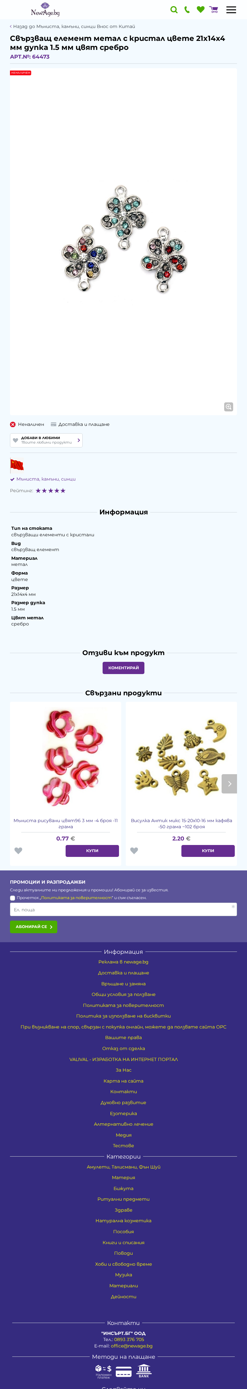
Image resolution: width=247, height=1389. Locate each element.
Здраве (124, 1210)
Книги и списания (123, 1242)
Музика (123, 1275)
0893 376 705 (129, 1339)
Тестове (123, 1146)
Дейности (123, 1297)
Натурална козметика (123, 1221)
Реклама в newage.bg (123, 962)
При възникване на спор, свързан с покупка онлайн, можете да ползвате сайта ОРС (123, 1027)
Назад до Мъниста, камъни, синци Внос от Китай (74, 26)
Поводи (123, 1253)
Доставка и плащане (123, 973)
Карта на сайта (123, 1081)
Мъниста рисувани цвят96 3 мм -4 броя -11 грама (66, 824)
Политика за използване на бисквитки (123, 1016)
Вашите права (123, 1037)
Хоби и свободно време (123, 1264)
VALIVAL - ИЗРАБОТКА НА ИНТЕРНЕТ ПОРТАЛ (123, 1059)
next (229, 783)
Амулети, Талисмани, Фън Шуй (123, 1167)
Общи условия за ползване (124, 994)
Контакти (123, 1091)
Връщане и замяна (123, 984)
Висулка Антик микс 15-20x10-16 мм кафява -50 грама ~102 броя (181, 824)
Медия (124, 1135)
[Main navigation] (231, 10)
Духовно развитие (123, 1102)
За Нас (124, 1070)
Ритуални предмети (123, 1199)
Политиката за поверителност (76, 897)
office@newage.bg (132, 1346)
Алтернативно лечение (123, 1124)
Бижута (123, 1188)
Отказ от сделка (123, 1048)
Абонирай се (31, 926)
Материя (123, 1177)
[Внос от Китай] (17, 465)
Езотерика (123, 1113)
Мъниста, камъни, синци (46, 479)
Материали (123, 1286)
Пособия (123, 1231)
